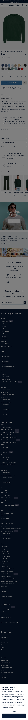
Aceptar (14, 716)
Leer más (11, 707)
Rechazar (14, 711)
